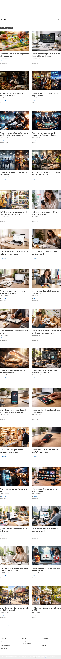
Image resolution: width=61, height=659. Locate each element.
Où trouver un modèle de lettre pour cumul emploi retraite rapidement (12, 292)
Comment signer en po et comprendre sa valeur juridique (14, 332)
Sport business (36, 102)
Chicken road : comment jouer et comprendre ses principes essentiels (14, 54)
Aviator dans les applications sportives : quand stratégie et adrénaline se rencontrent (14, 134)
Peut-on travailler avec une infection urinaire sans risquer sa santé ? (45, 252)
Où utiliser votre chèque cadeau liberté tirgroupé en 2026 (46, 609)
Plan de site (4, 648)
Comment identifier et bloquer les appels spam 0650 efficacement (46, 411)
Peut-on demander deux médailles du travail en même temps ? (46, 292)
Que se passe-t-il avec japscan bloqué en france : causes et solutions (46, 569)
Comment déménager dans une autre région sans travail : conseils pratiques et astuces (46, 332)
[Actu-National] (3, 19)
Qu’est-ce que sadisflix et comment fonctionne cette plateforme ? (45, 490)
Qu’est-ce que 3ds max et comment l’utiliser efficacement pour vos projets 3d (45, 371)
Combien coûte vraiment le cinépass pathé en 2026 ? (13, 490)
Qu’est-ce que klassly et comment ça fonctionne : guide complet (14, 529)
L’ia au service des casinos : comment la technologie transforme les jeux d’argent (44, 134)
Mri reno (44, 645)
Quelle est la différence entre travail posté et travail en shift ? (13, 173)
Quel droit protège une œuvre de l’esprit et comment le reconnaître (13, 371)
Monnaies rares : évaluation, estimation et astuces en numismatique (12, 94)
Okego (43, 642)
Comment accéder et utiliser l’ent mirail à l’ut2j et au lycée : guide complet (14, 609)
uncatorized (4, 63)
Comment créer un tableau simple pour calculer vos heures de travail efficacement (14, 252)
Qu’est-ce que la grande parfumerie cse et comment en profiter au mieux (12, 450)
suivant (8, 626)
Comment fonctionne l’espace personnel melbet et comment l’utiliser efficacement (46, 54)
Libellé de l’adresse (26, 643)
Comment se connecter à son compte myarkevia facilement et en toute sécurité (14, 569)
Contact (3, 642)
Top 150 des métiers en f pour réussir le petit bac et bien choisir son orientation (13, 213)
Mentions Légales (5, 645)
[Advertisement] (30, 9)
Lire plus (3, 60)
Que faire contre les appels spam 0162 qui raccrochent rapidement (44, 213)
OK (45, 658)
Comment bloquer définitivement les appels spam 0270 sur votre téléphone (45, 450)
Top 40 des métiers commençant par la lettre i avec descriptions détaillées (46, 173)
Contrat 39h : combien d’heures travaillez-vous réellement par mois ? (46, 529)
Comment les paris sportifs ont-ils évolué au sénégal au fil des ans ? (45, 94)
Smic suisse (24, 642)
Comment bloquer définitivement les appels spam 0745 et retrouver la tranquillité (13, 411)
